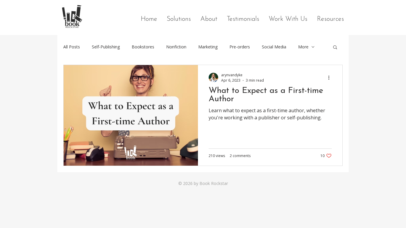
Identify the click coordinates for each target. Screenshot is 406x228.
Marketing (208, 47)
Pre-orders (239, 47)
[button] (335, 48)
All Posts (71, 47)
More (303, 47)
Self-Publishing (106, 47)
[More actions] (330, 77)
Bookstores (143, 47)
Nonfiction (176, 47)
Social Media (274, 47)
